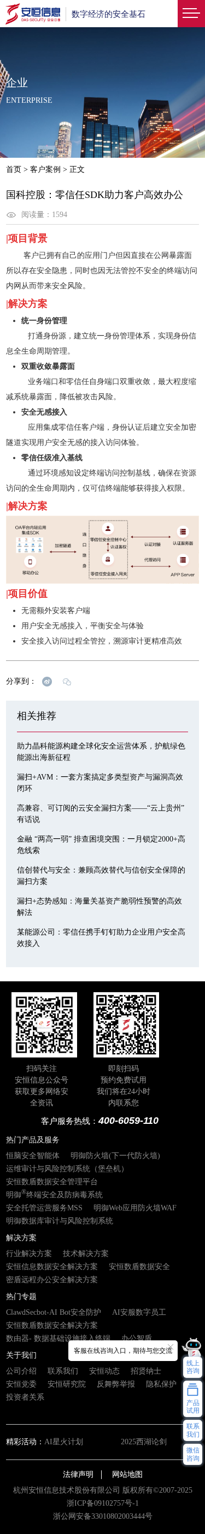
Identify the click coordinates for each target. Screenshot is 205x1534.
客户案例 (45, 169)
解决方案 (21, 1238)
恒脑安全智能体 (33, 1156)
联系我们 (63, 1371)
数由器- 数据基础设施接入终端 (58, 1338)
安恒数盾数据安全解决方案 (52, 1325)
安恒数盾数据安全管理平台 (52, 1182)
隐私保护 (161, 1384)
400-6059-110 (128, 1120)
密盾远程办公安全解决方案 (52, 1280)
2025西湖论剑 (144, 1442)
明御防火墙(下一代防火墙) (115, 1156)
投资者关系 (25, 1397)
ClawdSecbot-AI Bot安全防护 (53, 1312)
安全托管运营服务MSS (44, 1208)
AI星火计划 (63, 1442)
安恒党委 (21, 1384)
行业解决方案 (29, 1254)
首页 (13, 169)
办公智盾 (136, 1338)
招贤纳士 (146, 1371)
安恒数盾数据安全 (139, 1267)
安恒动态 (104, 1371)
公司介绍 (21, 1371)
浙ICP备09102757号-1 (103, 1503)
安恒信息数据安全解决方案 (52, 1267)
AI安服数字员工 (139, 1312)
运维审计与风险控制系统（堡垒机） (67, 1169)
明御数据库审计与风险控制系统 (59, 1221)
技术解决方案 (86, 1254)
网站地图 (127, 1474)
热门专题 (21, 1296)
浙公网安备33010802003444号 (103, 1516)
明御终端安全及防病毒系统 (54, 1195)
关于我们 (21, 1355)
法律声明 (78, 1474)
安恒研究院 (67, 1384)
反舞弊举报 (116, 1384)
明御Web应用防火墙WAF (135, 1208)
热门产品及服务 (33, 1140)
